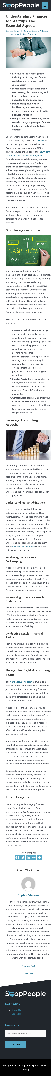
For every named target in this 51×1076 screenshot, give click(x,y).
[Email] (33, 857)
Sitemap (25, 1069)
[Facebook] (17, 857)
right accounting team (21, 682)
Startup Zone (12, 31)
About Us (16, 1010)
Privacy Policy (41, 1065)
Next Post (28, 973)
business (39, 140)
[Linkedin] (28, 857)
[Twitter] (22, 857)
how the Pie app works (23, 546)
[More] (39, 857)
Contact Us (17, 1014)
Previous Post (28, 966)
